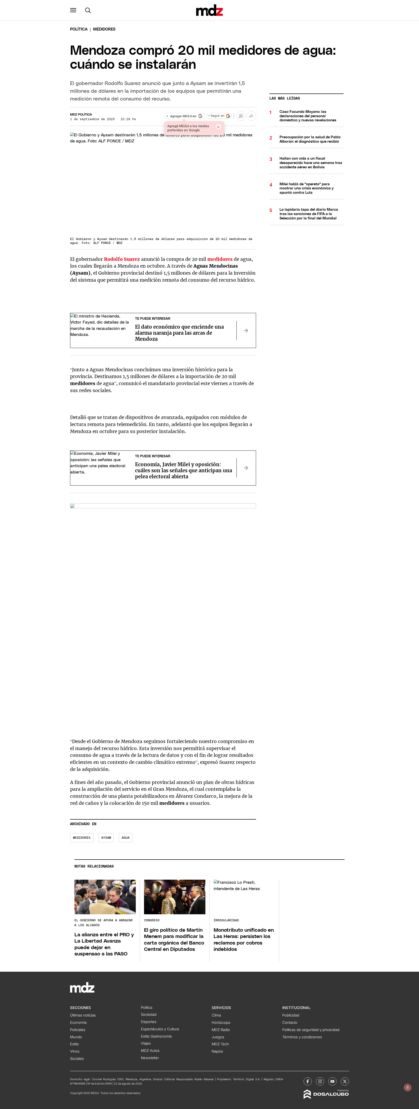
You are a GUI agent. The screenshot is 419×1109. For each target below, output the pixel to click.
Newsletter (150, 1058)
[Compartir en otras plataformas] (251, 116)
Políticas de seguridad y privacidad (310, 1030)
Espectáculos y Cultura (160, 1029)
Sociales (77, 1058)
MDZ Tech (220, 1044)
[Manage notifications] (407, 1087)
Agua (125, 837)
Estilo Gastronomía (156, 1036)
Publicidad (290, 1015)
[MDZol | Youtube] (332, 1081)
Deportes (148, 1022)
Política (79, 29)
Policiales (77, 1030)
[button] (73, 10)
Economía (78, 1022)
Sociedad (148, 1014)
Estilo (74, 1044)
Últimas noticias (83, 1015)
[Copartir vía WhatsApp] (240, 116)
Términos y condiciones (302, 1037)
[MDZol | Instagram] (320, 1081)
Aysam (106, 837)
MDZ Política (81, 114)
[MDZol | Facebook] (308, 1081)
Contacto (289, 1022)
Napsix (217, 1051)
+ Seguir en (216, 115)
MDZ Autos (150, 1050)
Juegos (218, 1037)
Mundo (76, 1037)
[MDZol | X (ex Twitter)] (345, 1081)
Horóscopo (221, 1022)
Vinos (75, 1051)
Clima (216, 1015)
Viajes (146, 1043)
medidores (81, 837)
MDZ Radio (221, 1030)
